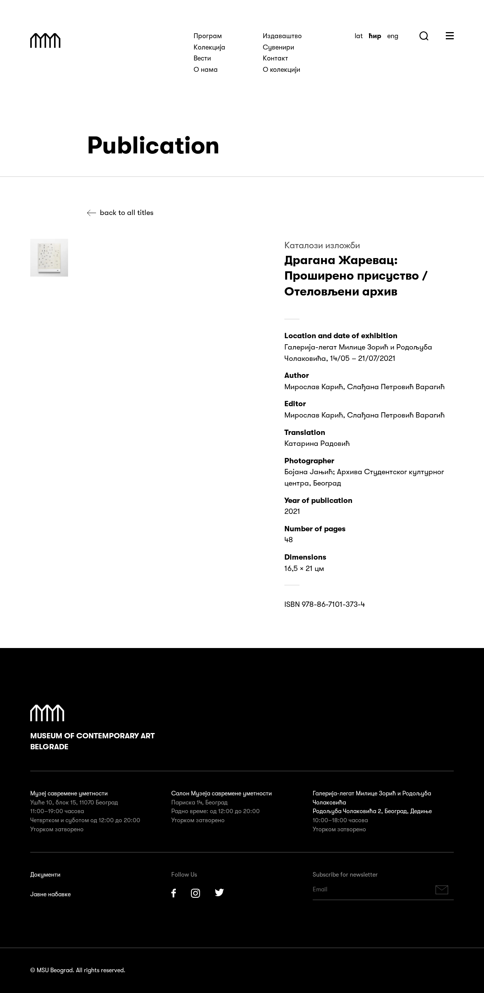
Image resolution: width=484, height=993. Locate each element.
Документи (45, 874)
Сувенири (278, 47)
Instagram (195, 893)
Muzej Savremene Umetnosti (45, 40)
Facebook (173, 893)
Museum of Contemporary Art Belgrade (92, 742)
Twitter (219, 893)
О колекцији (281, 69)
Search (423, 35)
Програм (208, 36)
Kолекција (209, 47)
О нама (206, 69)
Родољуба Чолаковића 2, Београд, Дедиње (372, 811)
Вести (202, 58)
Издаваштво (282, 36)
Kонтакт (275, 58)
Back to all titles (127, 212)
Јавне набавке (50, 894)
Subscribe (442, 889)
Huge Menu (450, 35)
